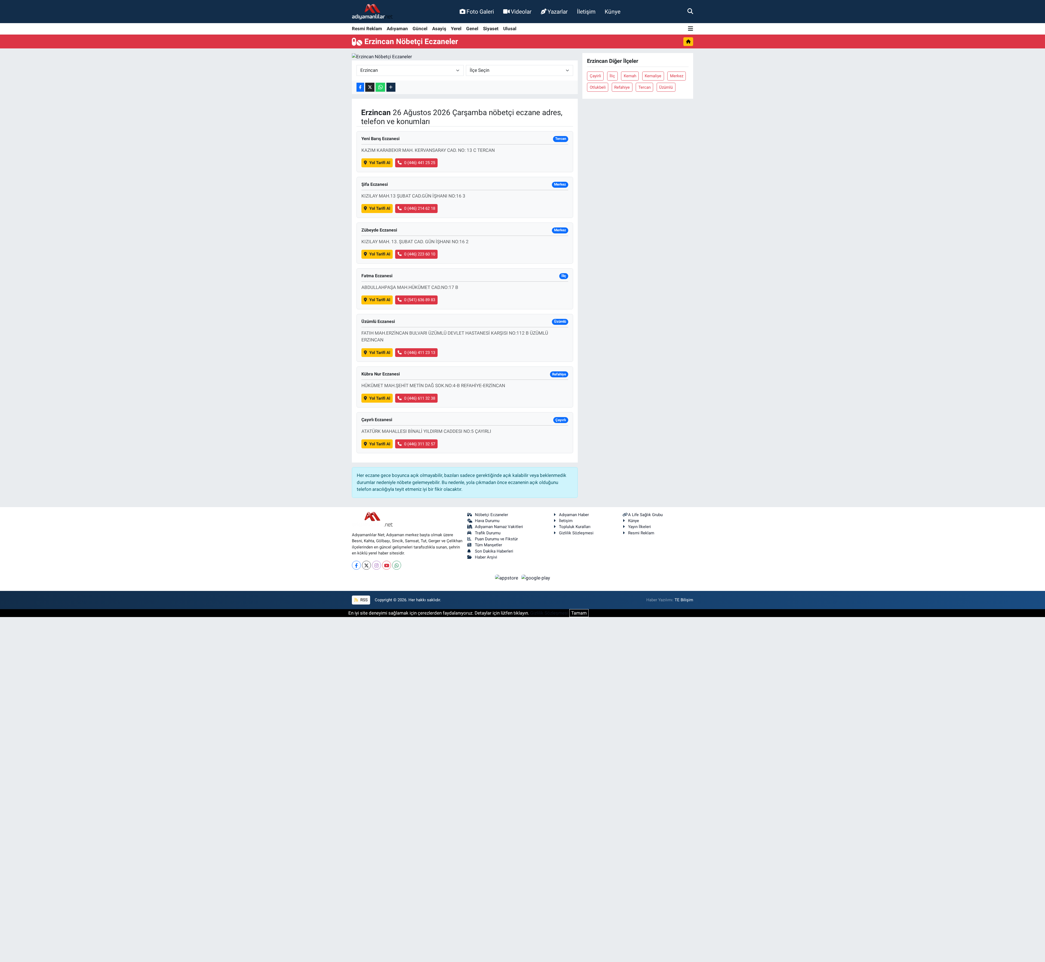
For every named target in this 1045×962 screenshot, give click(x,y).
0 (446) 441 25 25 (419, 162)
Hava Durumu (487, 520)
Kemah (630, 75)
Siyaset (491, 28)
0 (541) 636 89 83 (419, 299)
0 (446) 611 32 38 (419, 398)
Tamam (579, 613)
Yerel (456, 28)
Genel (472, 28)
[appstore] (507, 577)
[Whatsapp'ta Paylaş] (380, 87)
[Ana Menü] (690, 29)
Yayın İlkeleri (639, 526)
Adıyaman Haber (574, 514)
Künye (612, 11)
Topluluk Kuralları (575, 526)
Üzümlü (666, 87)
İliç (612, 75)
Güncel (420, 28)
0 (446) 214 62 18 (419, 208)
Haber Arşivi (486, 557)
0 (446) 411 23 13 (419, 352)
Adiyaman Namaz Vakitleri (499, 526)
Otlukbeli (598, 87)
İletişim (586, 11)
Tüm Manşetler (488, 544)
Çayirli (595, 75)
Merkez (676, 75)
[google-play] (535, 577)
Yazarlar (558, 11)
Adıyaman (397, 28)
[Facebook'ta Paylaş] (360, 87)
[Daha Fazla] (390, 87)
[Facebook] (356, 565)
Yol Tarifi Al (379, 162)
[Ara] (690, 11)
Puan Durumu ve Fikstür (496, 538)
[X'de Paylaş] (369, 87)
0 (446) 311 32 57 (419, 444)
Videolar (521, 11)
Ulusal (510, 28)
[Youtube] (386, 565)
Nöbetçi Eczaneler (491, 514)
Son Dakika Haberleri (494, 551)
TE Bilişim (684, 599)
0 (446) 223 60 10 (419, 254)
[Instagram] (376, 565)
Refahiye (622, 87)
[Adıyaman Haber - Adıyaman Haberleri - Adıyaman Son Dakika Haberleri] (372, 11)
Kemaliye (653, 75)
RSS (363, 599)
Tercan (644, 87)
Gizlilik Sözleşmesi (576, 533)
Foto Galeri (480, 11)
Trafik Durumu (487, 533)
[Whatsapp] (396, 565)
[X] (366, 565)
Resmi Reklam (367, 28)
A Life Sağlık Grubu (645, 514)
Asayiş (439, 28)
